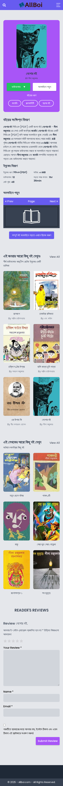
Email (8, 706)
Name (8, 692)
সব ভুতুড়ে (46, 593)
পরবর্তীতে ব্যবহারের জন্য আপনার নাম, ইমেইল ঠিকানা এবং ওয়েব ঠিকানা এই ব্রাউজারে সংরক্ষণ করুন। (30, 731)
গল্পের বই (46, 103)
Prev (10, 201)
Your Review (12, 648)
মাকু (16, 544)
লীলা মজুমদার (33, 78)
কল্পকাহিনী (30, 103)
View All (55, 257)
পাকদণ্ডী (46, 496)
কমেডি (14, 103)
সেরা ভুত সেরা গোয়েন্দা (46, 544)
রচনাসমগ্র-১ (16, 593)
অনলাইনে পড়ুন (44, 87)
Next (53, 201)
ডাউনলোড (16, 87)
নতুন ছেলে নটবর (17, 496)
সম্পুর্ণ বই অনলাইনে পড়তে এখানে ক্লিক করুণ (31, 235)
